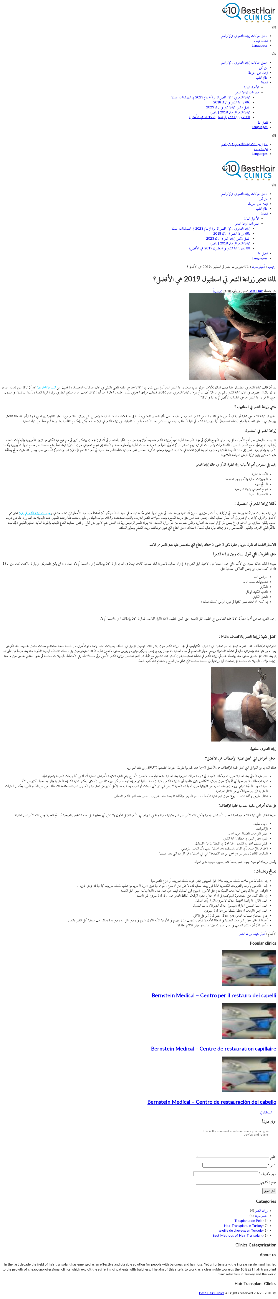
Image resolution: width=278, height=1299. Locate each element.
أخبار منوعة (258, 266)
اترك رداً (217, 291)
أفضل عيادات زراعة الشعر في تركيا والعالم (244, 35)
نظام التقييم (262, 77)
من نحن (263, 67)
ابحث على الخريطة (258, 72)
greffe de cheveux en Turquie (241, 1230)
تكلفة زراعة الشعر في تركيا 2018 (231, 102)
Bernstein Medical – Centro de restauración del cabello (211, 1101)
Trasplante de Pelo (248, 1220)
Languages (260, 45)
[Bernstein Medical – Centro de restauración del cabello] (249, 1091)
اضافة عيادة (261, 40)
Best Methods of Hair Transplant (237, 1235)
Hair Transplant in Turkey (243, 1225)
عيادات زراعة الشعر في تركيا (35, 513)
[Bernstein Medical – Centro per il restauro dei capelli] (249, 984)
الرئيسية (272, 266)
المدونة (264, 82)
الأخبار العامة (251, 87)
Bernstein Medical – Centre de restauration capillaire (213, 1048)
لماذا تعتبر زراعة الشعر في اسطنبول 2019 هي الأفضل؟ (219, 117)
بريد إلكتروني (267, 1173)
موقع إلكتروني (268, 1182)
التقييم (273, 1156)
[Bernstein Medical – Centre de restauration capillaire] (249, 1038)
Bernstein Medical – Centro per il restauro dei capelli (214, 995)
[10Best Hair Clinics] (248, 22)
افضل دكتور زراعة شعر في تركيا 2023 (228, 107)
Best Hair (255, 291)
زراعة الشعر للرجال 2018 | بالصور (230, 112)
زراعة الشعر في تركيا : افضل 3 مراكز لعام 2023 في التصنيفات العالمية (210, 97)
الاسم (272, 1165)
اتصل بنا (263, 122)
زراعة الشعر (245, 933)
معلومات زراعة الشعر (247, 92)
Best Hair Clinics (211, 1293)
